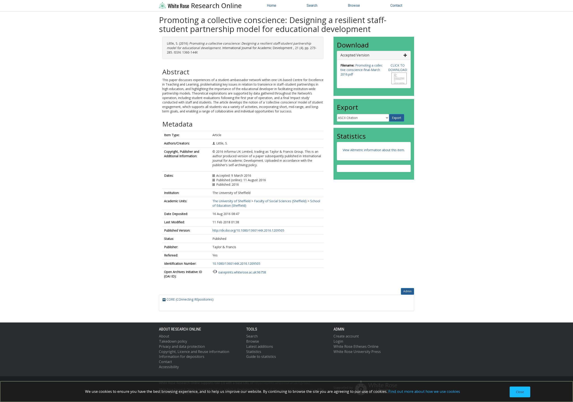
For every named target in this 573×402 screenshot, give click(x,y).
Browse (354, 5)
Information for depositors (181, 356)
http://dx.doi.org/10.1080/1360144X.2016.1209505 (248, 230)
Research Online (205, 5)
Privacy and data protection (182, 346)
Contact (396, 5)
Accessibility (169, 366)
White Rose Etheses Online (356, 346)
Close (520, 392)
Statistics (253, 351)
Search (312, 5)
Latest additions (259, 346)
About (164, 336)
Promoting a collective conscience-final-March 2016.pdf (361, 69)
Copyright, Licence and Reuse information (194, 351)
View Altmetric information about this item (373, 150)
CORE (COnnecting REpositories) (190, 299)
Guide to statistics (261, 356)
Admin (407, 291)
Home (271, 5)
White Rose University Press (357, 351)
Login (338, 341)
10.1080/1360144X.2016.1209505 (236, 263)
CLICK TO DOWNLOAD (397, 67)
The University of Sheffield (231, 201)
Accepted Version (354, 55)
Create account (346, 336)
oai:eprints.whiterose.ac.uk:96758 (242, 272)
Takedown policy (173, 341)
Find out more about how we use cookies (424, 391)
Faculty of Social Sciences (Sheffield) (280, 201)
